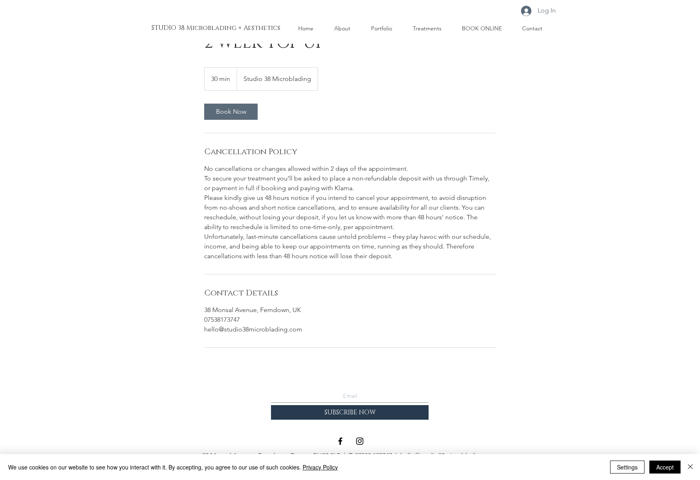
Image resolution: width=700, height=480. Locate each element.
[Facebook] (340, 441)
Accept (665, 467)
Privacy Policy (320, 467)
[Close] (690, 467)
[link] (231, 112)
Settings (627, 467)
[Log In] (526, 11)
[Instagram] (360, 441)
